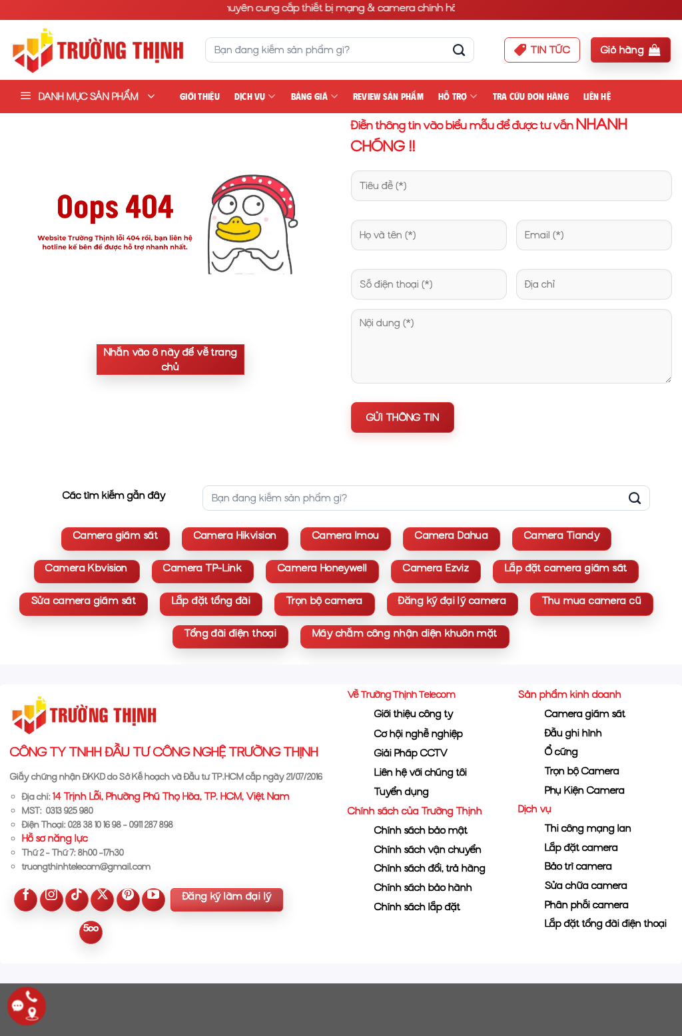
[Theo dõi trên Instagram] (51, 899)
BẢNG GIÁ (309, 96)
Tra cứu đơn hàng (531, 96)
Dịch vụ (250, 96)
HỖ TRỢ (453, 96)
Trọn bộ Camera (582, 771)
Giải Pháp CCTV (411, 753)
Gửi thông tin (402, 417)
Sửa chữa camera (586, 886)
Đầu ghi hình (573, 733)
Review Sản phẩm (388, 96)
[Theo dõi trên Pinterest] (128, 899)
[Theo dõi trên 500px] (91, 932)
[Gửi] (459, 50)
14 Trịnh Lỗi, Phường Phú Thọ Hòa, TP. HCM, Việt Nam (171, 796)
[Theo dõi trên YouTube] (153, 899)
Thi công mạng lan (588, 828)
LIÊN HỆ (597, 96)
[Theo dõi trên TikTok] (77, 899)
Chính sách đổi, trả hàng (430, 868)
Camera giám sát (585, 714)
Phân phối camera (587, 905)
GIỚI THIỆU (200, 96)
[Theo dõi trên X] (102, 899)
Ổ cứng (561, 752)
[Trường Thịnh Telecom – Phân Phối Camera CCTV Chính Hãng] (97, 50)
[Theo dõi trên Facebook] (25, 899)
